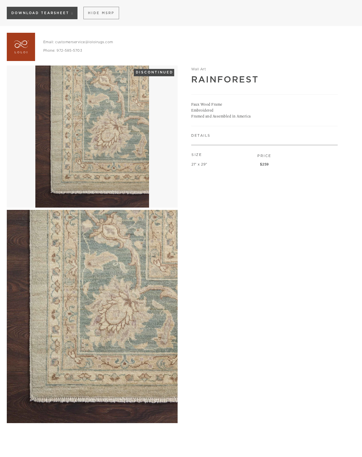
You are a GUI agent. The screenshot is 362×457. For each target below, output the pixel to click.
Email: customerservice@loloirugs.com (78, 42)
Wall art (198, 69)
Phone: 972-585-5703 (62, 50)
